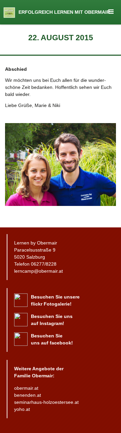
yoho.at (22, 409)
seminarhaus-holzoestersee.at (46, 402)
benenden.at (27, 395)
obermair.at (26, 388)
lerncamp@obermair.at (38, 271)
